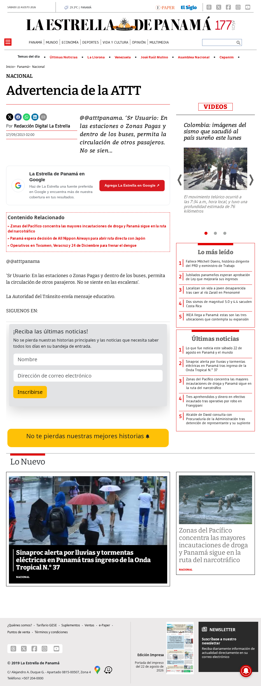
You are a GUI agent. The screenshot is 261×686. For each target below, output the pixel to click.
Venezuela (123, 57)
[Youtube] (248, 7)
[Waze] (108, 669)
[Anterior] (180, 180)
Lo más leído (215, 252)
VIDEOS (215, 106)
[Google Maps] (97, 669)
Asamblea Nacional (194, 57)
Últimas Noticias (63, 57)
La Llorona (96, 57)
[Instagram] (238, 7)
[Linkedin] (34, 116)
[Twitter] (9, 116)
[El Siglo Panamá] (189, 7)
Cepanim (226, 57)
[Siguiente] (251, 180)
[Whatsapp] (26, 116)
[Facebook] (228, 7)
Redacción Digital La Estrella (42, 126)
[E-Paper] (165, 7)
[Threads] (209, 7)
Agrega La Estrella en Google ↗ (132, 185)
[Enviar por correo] (43, 116)
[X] (219, 7)
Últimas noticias (215, 338)
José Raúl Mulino (154, 57)
